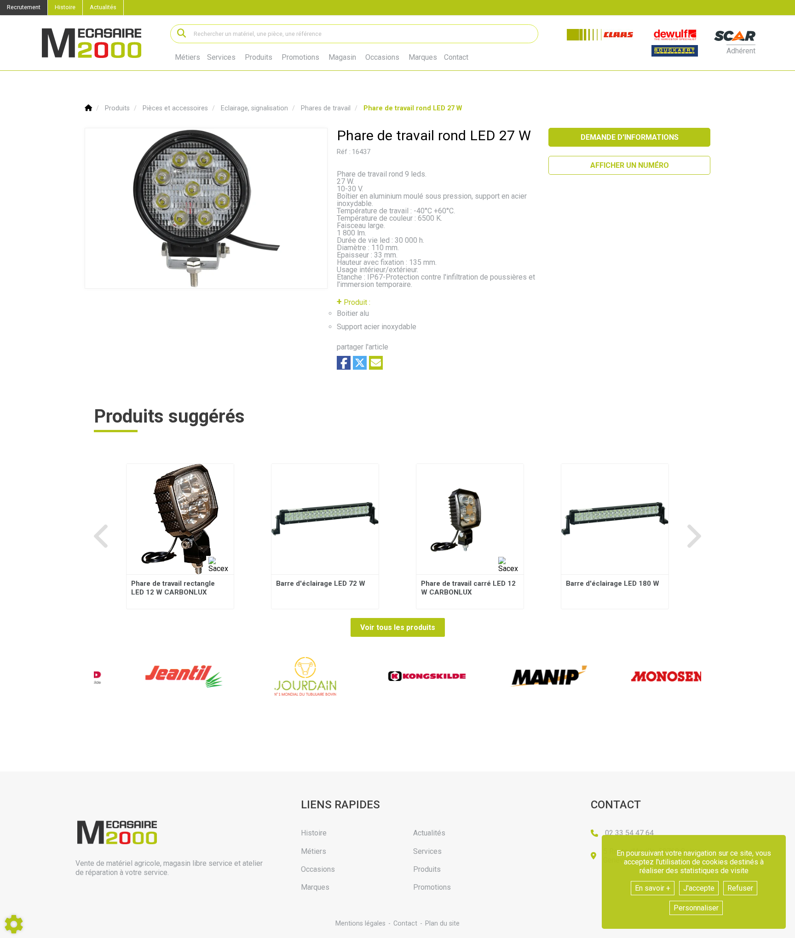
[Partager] (376, 363)
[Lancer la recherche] (181, 33)
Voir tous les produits (397, 627)
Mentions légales (360, 923)
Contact (456, 57)
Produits (258, 57)
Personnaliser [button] (696, 908)
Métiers (187, 57)
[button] (412, 108)
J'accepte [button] (698, 888)
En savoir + (652, 888)
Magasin (342, 57)
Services (221, 57)
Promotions (300, 57)
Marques (423, 57)
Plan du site (442, 923)
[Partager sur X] (360, 363)
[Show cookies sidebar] (14, 924)
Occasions (382, 57)
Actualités (103, 7)
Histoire (65, 7)
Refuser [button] (740, 888)
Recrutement (23, 7)
